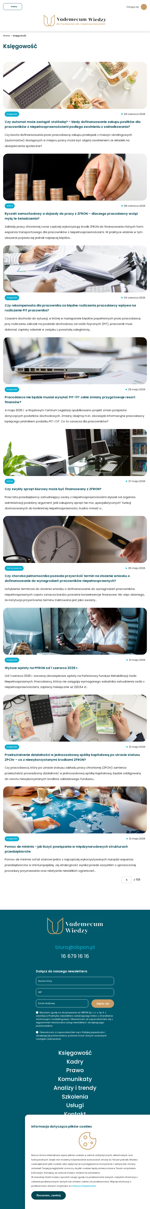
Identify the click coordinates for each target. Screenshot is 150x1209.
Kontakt (75, 1114)
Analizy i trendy (75, 1088)
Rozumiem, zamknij (49, 1195)
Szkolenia (75, 1097)
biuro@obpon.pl (75, 947)
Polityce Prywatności (83, 1185)
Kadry (75, 1062)
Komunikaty (75, 1079)
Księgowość (75, 1053)
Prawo (75, 1070)
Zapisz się (102, 1003)
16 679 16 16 (75, 956)
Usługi (75, 1105)
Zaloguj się (132, 6)
